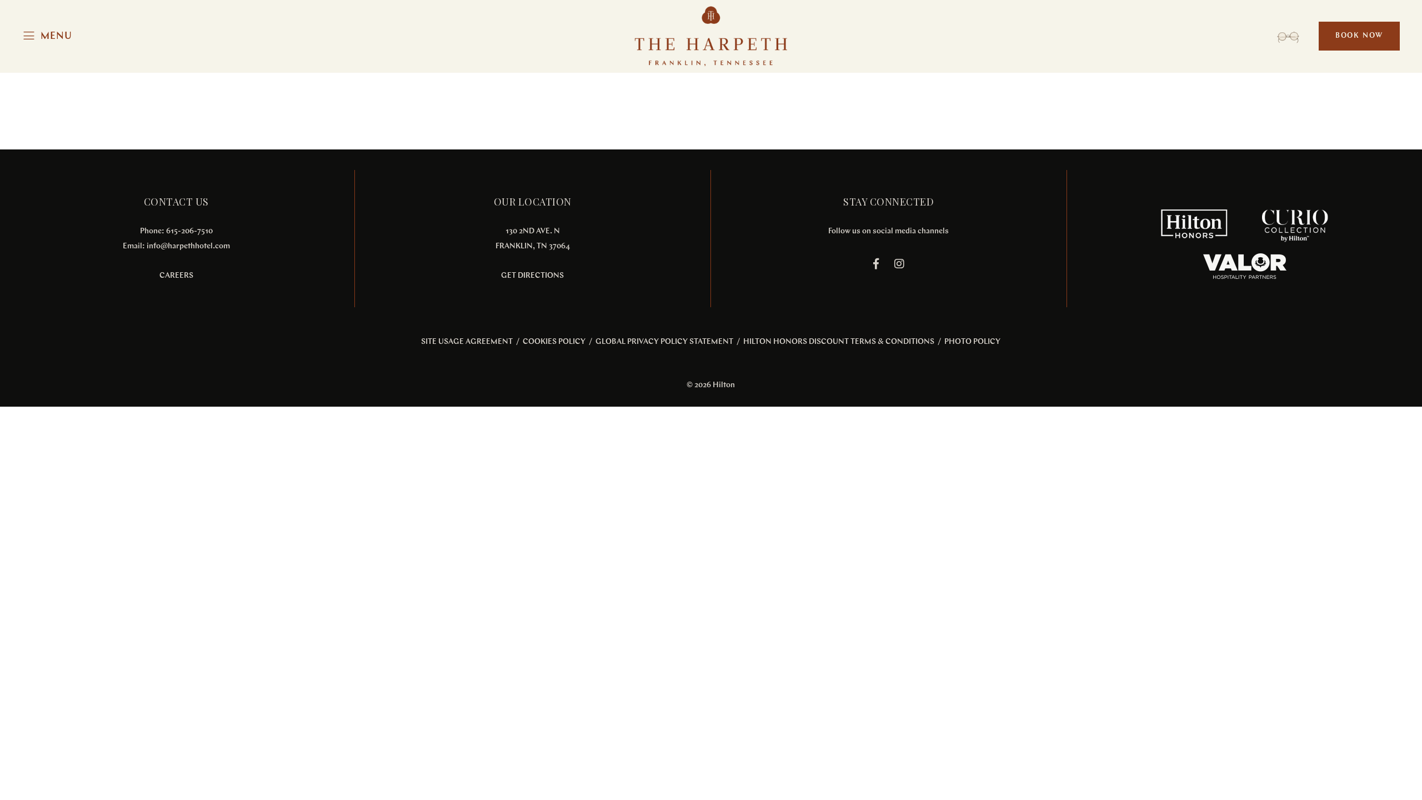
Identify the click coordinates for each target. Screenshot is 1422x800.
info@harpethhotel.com (188, 246)
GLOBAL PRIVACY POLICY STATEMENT (664, 342)
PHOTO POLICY (972, 342)
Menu (56, 36)
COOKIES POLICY (554, 342)
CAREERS (176, 276)
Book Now (1359, 35)
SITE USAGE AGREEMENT (467, 342)
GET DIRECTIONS (532, 276)
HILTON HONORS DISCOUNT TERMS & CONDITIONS (838, 342)
